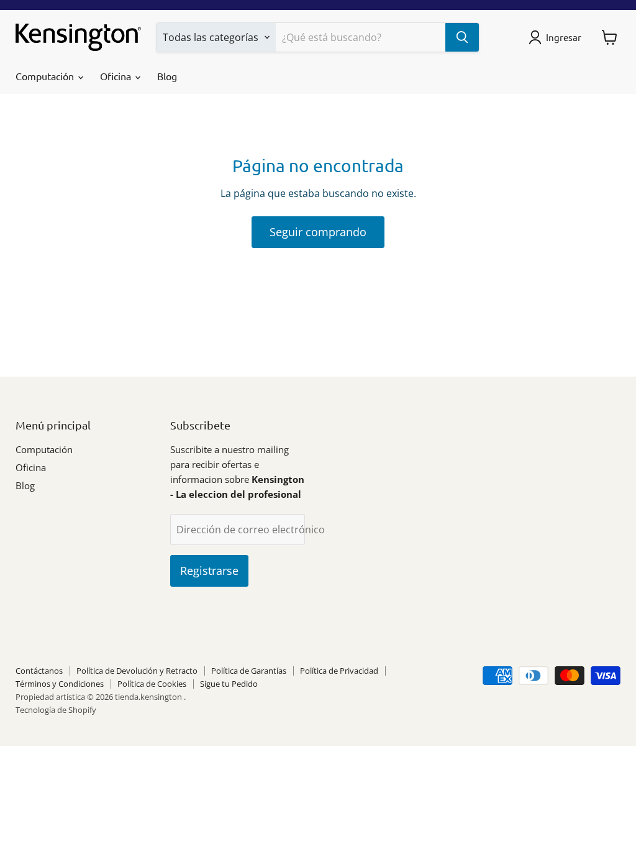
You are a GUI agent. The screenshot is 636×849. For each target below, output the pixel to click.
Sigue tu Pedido (229, 683)
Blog (167, 76)
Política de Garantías (248, 670)
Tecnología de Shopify (56, 709)
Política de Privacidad (339, 670)
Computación (46, 76)
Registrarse (209, 570)
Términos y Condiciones (60, 683)
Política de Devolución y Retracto (137, 670)
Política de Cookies (151, 683)
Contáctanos (39, 670)
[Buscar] (462, 37)
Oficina (117, 76)
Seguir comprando (318, 231)
